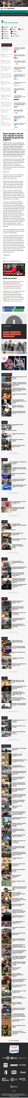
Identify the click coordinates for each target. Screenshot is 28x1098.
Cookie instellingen (15, 1040)
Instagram (13, 300)
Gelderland (7, 334)
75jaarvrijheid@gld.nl (9, 284)
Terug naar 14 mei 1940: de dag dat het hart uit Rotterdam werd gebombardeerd (19, 68)
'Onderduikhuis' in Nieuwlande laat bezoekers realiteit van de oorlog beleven (19, 48)
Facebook (20, 300)
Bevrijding (7, 332)
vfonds (25, 1094)
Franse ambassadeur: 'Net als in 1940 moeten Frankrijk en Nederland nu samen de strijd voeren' (20, 76)
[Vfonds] (14, 363)
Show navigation (1, 8)
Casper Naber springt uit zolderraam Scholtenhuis (18, 111)
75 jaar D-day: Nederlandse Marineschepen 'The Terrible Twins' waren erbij (19, 117)
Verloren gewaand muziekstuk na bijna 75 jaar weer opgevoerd (20, 62)
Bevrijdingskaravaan (16, 334)
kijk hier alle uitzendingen (13, 299)
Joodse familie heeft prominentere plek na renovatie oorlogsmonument (20, 96)
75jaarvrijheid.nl (14, 297)
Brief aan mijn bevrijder (9, 336)
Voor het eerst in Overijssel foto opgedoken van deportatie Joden (20, 124)
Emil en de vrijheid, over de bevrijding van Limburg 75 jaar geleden (19, 89)
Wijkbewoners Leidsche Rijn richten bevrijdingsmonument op (20, 55)
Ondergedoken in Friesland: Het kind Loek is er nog (20, 83)
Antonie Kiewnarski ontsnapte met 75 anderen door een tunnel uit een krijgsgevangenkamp (20, 104)
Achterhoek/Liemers (16, 332)
